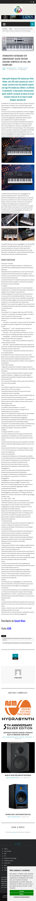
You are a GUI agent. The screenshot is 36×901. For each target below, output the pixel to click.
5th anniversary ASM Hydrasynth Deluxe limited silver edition (17, 639)
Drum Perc (7, 863)
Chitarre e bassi (8, 860)
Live (5, 865)
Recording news (9, 737)
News (4, 68)
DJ (5, 856)
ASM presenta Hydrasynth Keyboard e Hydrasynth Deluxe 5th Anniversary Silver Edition (18, 734)
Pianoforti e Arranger (10, 858)
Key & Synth (7, 851)
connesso (14, 832)
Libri (3, 737)
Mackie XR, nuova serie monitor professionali (18, 775)
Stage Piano (28, 737)
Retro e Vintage (19, 737)
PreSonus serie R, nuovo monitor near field (18, 814)
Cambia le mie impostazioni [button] (22, 897)
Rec (5, 853)
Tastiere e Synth (11, 68)
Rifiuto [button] (22, 894)
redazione (23, 69)
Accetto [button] (21, 891)
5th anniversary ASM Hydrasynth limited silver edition (17, 643)
